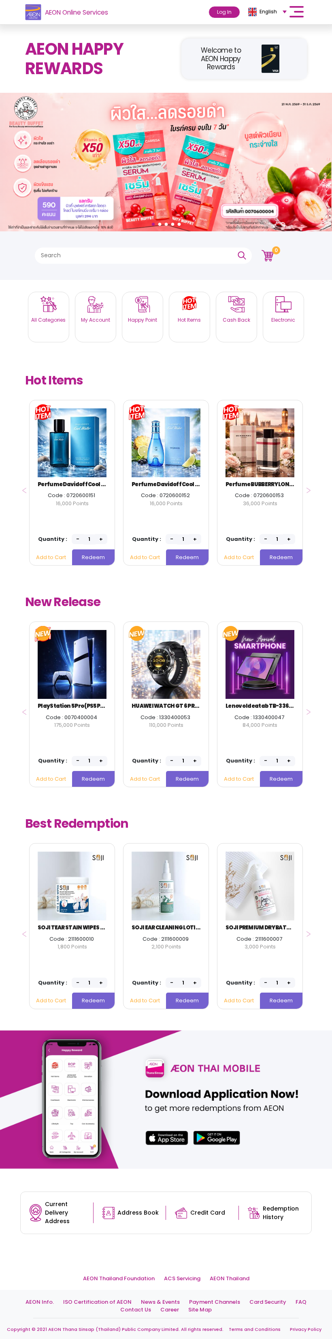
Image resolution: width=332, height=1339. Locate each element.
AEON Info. (40, 1302)
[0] (268, 255)
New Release (62, 602)
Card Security (267, 1302)
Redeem (93, 557)
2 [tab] (161, 222)
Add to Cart (51, 557)
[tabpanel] (166, 162)
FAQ (301, 1302)
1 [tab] (154, 222)
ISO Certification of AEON (97, 1302)
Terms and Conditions (255, 1329)
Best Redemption (77, 823)
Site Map (200, 1309)
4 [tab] (174, 222)
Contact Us (135, 1309)
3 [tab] (167, 222)
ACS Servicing (182, 1278)
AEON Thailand (229, 1278)
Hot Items (54, 380)
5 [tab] (180, 222)
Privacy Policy (305, 1329)
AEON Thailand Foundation (119, 1278)
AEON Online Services (76, 12)
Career (169, 1309)
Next (306, 488)
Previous (22, 488)
